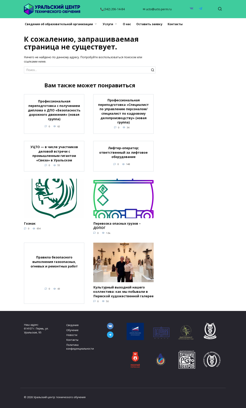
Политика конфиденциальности (80, 346)
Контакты (175, 24)
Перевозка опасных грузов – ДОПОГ (117, 225)
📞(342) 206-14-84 (112, 9)
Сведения (72, 325)
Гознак (30, 223)
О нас (127, 24)
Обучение (72, 330)
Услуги (108, 24)
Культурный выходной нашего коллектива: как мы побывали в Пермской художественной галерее (123, 291)
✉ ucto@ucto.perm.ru (157, 9)
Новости (71, 335)
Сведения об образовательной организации (59, 24)
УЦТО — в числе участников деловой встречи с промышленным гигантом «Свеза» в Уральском (54, 153)
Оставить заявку (149, 24)
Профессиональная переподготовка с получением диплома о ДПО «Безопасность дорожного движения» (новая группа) (54, 110)
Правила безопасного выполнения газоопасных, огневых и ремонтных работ (54, 261)
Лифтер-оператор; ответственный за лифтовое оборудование (123, 152)
